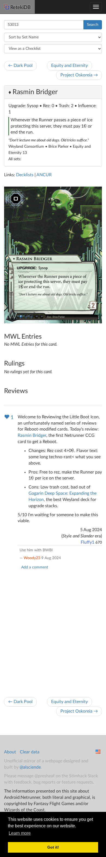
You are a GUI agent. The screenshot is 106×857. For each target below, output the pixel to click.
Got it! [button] (53, 847)
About (10, 752)
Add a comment (34, 567)
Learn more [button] (20, 833)
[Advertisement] (53, 632)
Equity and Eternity (69, 65)
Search (92, 25)
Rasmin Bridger (35, 92)
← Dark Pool (20, 65)
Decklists (24, 175)
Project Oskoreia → (79, 75)
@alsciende (30, 767)
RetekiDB (20, 7)
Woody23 (32, 558)
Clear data (29, 752)
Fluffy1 (87, 542)
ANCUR (44, 175)
